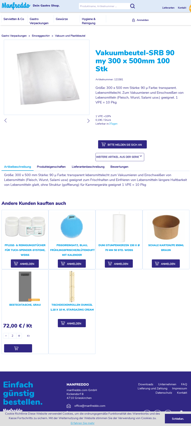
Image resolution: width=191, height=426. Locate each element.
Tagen (114, 124)
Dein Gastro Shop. (46, 6)
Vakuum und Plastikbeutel (70, 36)
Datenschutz (164, 393)
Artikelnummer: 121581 (109, 79)
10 (106, 116)
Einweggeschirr (41, 36)
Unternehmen (167, 384)
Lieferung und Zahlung (152, 388)
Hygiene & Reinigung (89, 21)
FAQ (184, 384)
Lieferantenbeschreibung (88, 167)
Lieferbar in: (102, 124)
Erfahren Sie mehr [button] (83, 423)
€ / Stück (106, 120)
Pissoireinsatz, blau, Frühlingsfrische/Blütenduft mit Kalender (72, 250)
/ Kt (27, 325)
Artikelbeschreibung (17, 167)
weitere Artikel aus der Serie (117, 157)
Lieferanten (168, 8)
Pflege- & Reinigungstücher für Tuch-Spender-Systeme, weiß (25, 250)
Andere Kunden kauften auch (33, 203)
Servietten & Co (14, 19)
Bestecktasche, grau (25, 305)
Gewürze (62, 19)
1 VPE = (100, 116)
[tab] (17, 167)
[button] (122, 144)
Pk (109, 116)
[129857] (18, 348)
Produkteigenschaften (51, 167)
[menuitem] (140, 20)
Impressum (179, 388)
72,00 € (12, 325)
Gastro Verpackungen (39, 21)
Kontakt (182, 8)
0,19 (98, 120)
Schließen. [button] (178, 419)
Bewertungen (119, 167)
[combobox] (120, 157)
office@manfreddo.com (89, 406)
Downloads (145, 384)
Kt (28, 336)
